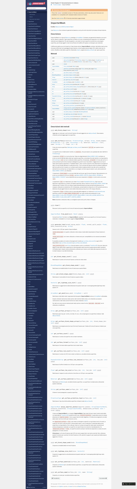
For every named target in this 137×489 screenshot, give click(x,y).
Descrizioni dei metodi (34, 19)
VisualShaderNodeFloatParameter (34, 452)
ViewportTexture (32, 373)
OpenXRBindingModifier (34, 130)
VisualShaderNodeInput (34, 469)
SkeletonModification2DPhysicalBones (36, 263)
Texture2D (31, 320)
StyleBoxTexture (32, 308)
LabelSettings (31, 70)
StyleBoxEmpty (32, 301)
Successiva (102, 478)
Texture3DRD (31, 332)
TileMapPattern (32, 347)
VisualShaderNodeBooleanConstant (34, 384)
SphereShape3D (32, 291)
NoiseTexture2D (32, 104)
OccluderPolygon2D (33, 111)
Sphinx (61, 486)
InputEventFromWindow (34, 26)
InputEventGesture (33, 28)
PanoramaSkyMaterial (33, 156)
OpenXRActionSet (32, 123)
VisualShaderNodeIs (33, 481)
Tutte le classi (57, 4)
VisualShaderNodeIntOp (34, 476)
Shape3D (30, 246)
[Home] (51, 4)
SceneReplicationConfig (34, 221)
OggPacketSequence (33, 114)
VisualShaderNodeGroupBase (35, 464)
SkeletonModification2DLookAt (36, 260)
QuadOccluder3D (32, 207)
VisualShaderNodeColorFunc (35, 397)
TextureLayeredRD (33, 342)
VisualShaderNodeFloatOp (34, 449)
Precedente (56, 478)
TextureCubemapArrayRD (34, 335)
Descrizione (32, 14)
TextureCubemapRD (33, 337)
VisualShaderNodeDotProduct (35, 437)
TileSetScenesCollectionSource (36, 354)
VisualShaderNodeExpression (35, 439)
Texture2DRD (31, 327)
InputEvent (31, 21)
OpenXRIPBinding (32, 142)
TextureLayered (32, 340)
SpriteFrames (31, 294)
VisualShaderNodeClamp (34, 391)
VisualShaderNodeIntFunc (34, 473)
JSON (29, 67)
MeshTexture (31, 82)
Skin (29, 281)
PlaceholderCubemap (33, 166)
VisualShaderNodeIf (33, 466)
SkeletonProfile (32, 277)
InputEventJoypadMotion (34, 33)
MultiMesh (30, 87)
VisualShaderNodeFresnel (34, 457)
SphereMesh (31, 286)
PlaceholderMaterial (33, 171)
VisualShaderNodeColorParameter (34, 403)
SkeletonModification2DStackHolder (35, 267)
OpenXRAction (32, 116)
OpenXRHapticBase (33, 134)
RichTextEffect (32, 219)
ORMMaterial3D (32, 149)
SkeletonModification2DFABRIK (36, 255)
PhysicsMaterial (32, 163)
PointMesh (31, 188)
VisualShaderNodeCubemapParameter (35, 416)
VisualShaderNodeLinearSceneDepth (35, 484)
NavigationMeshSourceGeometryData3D (36, 96)
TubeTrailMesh (32, 364)
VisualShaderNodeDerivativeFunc (35, 429)
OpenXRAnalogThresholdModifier (34, 126)
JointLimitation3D (32, 62)
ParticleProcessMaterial (34, 159)
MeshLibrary (31, 79)
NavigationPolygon (33, 99)
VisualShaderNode (32, 378)
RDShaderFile (31, 209)
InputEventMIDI (32, 41)
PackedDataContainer (33, 151)
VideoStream (31, 366)
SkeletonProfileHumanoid (34, 279)
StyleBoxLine (31, 306)
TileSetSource (31, 356)
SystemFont (31, 313)
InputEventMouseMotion (34, 48)
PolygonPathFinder (33, 192)
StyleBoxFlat (31, 303)
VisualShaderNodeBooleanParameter (34, 388)
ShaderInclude (32, 238)
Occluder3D (31, 109)
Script (29, 224)
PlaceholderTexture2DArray (35, 178)
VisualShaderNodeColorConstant (34, 394)
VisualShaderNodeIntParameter (36, 478)
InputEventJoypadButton (34, 31)
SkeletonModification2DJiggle (35, 258)
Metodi (31, 16)
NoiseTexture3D (32, 106)
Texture (30, 318)
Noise (29, 101)
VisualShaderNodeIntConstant (35, 471)
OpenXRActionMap (33, 121)
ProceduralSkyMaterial (33, 202)
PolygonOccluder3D (33, 190)
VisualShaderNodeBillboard (35, 381)
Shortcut (30, 248)
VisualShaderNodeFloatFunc (35, 446)
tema (70, 486)
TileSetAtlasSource (33, 352)
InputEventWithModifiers (34, 60)
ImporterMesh (32, 12)
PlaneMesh (31, 185)
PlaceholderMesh (32, 173)
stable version (60, 18)
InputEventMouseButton (34, 45)
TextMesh (30, 315)
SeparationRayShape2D (34, 231)
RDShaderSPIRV (32, 212)
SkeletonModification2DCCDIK (36, 253)
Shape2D (30, 243)
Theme (30, 344)
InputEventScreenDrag (34, 53)
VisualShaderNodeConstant (35, 411)
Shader (30, 236)
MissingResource (32, 84)
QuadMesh (31, 205)
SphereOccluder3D (33, 289)
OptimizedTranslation (33, 146)
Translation (31, 361)
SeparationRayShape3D (34, 234)
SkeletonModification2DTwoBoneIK (35, 271)
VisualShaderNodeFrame (34, 455)
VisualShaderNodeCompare (35, 408)
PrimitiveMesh (31, 197)
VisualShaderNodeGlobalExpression (34, 461)
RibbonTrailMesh (32, 217)
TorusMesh (31, 359)
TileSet (30, 349)
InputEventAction (32, 24)
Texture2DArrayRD (33, 325)
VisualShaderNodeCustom (34, 426)
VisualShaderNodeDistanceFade (36, 434)
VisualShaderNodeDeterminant (35, 432)
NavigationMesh (32, 89)
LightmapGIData (32, 72)
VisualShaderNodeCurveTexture (36, 419)
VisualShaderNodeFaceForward (36, 441)
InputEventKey (32, 36)
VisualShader (31, 376)
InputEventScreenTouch (34, 55)
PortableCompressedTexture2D (36, 195)
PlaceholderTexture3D (33, 180)
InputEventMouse (32, 43)
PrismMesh (31, 200)
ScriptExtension (32, 226)
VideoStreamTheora (33, 371)
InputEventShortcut (33, 58)
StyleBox (30, 298)
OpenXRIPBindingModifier (34, 144)
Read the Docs (82, 486)
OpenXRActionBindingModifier (35, 118)
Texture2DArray (32, 323)
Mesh (29, 77)
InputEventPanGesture (34, 50)
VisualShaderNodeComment (35, 406)
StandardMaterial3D (33, 296)
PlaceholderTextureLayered (35, 183)
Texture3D (31, 330)
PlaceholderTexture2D (33, 176)
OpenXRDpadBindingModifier (35, 132)
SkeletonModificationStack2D (35, 274)
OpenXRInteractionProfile (34, 139)
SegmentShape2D (32, 229)
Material (30, 74)
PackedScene (31, 154)
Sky (29, 284)
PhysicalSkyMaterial (33, 161)
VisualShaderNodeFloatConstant (36, 444)
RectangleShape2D (33, 214)
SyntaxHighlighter (32, 310)
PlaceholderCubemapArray (34, 168)
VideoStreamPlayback (33, 369)
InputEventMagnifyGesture (35, 38)
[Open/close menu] (27, 12)
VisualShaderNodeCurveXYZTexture (34, 422)
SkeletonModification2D (34, 251)
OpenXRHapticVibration (34, 137)
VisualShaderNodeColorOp (35, 399)
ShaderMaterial (32, 241)
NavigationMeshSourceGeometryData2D (36, 92)
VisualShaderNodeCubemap (35, 413)
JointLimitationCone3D (34, 65)
